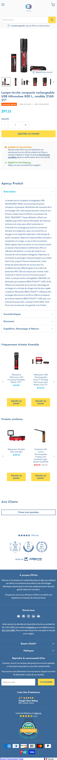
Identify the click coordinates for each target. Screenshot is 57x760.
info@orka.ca (31, 627)
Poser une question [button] (28, 512)
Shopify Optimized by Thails (11, 759)
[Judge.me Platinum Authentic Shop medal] (28, 546)
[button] (28, 191)
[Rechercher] (52, 20)
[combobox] (24, 20)
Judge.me (37, 713)
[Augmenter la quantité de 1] (25, 124)
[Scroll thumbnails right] (53, 82)
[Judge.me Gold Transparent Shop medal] (41, 546)
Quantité (5, 119)
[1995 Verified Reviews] (28, 739)
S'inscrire (46, 682)
